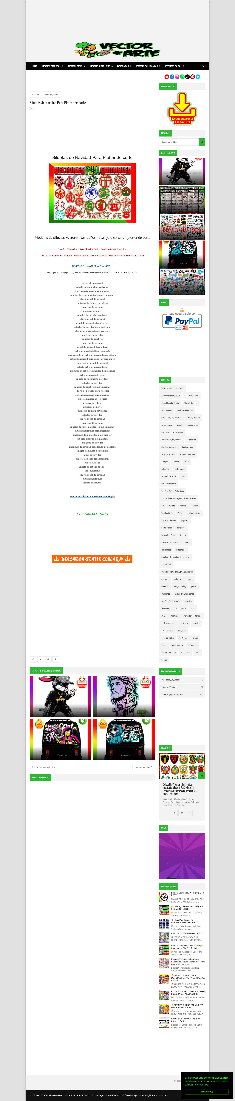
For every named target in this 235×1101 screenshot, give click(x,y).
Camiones (165, 594)
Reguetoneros (194, 513)
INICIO (164, 1095)
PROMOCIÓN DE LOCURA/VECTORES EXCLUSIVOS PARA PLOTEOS (188, 992)
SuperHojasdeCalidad (170, 396)
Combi (172, 506)
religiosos (181, 528)
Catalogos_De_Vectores (171, 418)
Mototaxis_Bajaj (168, 454)
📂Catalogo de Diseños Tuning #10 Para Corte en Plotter (187, 907)
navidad (35, 95)
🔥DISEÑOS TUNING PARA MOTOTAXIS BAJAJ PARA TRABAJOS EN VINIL (188, 978)
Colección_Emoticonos (184, 594)
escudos (164, 586)
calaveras (178, 579)
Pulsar (180, 513)
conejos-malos (167, 638)
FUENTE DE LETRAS (169, 542)
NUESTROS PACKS (75, 66)
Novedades (166, 550)
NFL (193, 608)
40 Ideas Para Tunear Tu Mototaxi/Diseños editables (184, 921)
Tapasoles (191, 440)
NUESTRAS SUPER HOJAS (99, 66)
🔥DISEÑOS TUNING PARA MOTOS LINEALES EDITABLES (187, 1006)
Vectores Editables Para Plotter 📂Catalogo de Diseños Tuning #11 (187, 947)
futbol (186, 462)
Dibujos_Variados (168, 476)
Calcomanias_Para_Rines (172, 432)
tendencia (185, 653)
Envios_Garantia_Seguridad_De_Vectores (178, 498)
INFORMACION (123, 66)
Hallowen (165, 608)
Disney (183, 535)
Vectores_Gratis (51, 95)
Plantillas (174, 616)
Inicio (34, 66)
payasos (184, 520)
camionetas (193, 425)
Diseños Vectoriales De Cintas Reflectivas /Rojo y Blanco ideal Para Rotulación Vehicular (188, 962)
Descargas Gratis (149, 1095)
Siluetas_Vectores (168, 447)
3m (162, 506)
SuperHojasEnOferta (170, 403)
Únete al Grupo (131, 1095)
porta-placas (166, 528)
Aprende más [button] (201, 1085)
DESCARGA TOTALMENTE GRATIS (187, 933)
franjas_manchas (187, 454)
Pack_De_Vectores (185, 410)
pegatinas (192, 645)
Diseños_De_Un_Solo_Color (172, 491)
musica (183, 506)
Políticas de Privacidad (53, 1095)
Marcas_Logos (190, 403)
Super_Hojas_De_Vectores (172, 388)
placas (194, 586)
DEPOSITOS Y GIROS (173, 66)
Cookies (35, 1095)
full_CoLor (183, 638)
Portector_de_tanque (192, 616)
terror (197, 653)
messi (195, 638)
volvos (164, 660)
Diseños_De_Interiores (170, 601)
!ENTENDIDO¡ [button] (206, 1092)
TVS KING (184, 623)
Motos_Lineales (193, 418)
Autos (179, 425)
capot (190, 579)
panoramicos (177, 645)
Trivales (196, 623)
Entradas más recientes (44, 767)
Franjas (164, 462)
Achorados (179, 469)
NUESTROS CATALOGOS (51, 66)
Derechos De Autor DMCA (78, 1095)
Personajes (180, 550)
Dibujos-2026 (167, 513)
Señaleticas (166, 564)
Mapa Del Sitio (114, 1095)
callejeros (181, 630)
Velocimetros (166, 630)
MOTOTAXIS (166, 410)
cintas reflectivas (168, 484)
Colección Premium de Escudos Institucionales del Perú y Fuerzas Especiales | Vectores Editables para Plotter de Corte (180, 789)
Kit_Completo (180, 608)
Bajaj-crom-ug (187, 447)
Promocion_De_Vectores (171, 440)
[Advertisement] (117, 19)
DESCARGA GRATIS (92, 514)
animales (165, 579)
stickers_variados (168, 653)
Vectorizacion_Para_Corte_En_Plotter (177, 572)
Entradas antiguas (142, 767)
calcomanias (166, 425)
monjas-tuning (180, 586)
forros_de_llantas (168, 520)
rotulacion (165, 469)
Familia (186, 542)
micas (163, 645)
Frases (176, 462)
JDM (183, 476)
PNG (163, 616)
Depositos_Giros (168, 535)
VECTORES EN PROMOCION (147, 66)
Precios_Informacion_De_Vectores (175, 557)
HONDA (188, 601)
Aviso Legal (98, 1095)
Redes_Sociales (167, 623)
